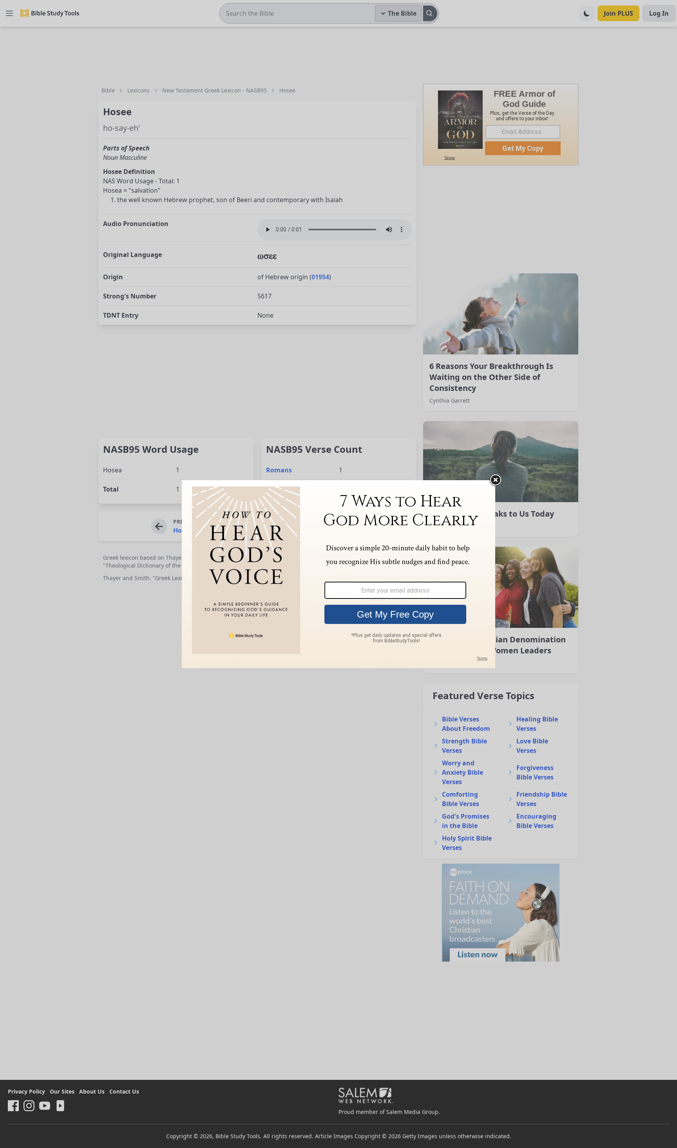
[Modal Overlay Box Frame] (338, 574)
